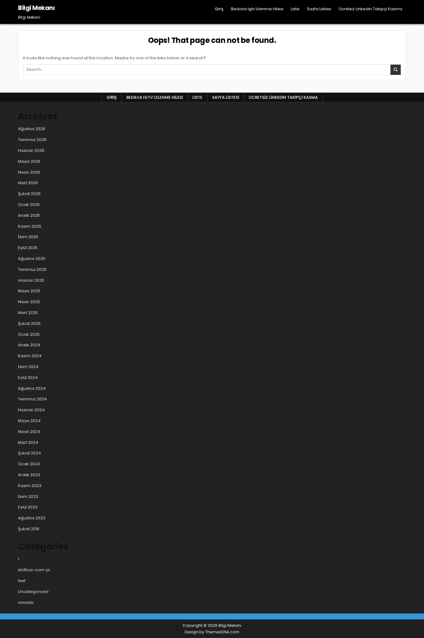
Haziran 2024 (31, 410)
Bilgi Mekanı (36, 7)
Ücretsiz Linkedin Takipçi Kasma (370, 9)
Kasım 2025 (29, 226)
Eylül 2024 (28, 378)
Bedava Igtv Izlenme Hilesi (257, 9)
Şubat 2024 (29, 453)
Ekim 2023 (28, 496)
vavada (26, 602)
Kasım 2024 (30, 356)
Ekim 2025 (28, 237)
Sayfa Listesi (319, 9)
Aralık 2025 (29, 215)
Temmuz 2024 (32, 399)
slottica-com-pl (34, 570)
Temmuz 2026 (32, 140)
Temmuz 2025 (32, 269)
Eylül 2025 (28, 248)
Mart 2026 (28, 183)
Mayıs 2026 (29, 161)
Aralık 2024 (29, 345)
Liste (295, 9)
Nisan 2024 (29, 432)
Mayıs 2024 (29, 421)
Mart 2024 (28, 442)
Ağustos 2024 (32, 388)
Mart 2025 (28, 313)
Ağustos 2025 (31, 259)
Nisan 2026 (29, 172)
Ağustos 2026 (31, 129)
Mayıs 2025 (29, 291)
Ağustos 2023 (31, 518)
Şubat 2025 (29, 323)
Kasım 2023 (29, 486)
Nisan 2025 (29, 302)
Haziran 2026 (31, 150)
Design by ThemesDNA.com (212, 632)
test (21, 581)
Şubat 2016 (28, 529)
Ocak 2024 (29, 464)
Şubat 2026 (29, 194)
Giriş (219, 9)
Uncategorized (33, 592)
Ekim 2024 (28, 367)
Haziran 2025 (31, 280)
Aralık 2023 (29, 475)
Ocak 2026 (29, 204)
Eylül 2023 (28, 507)
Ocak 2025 (29, 334)
